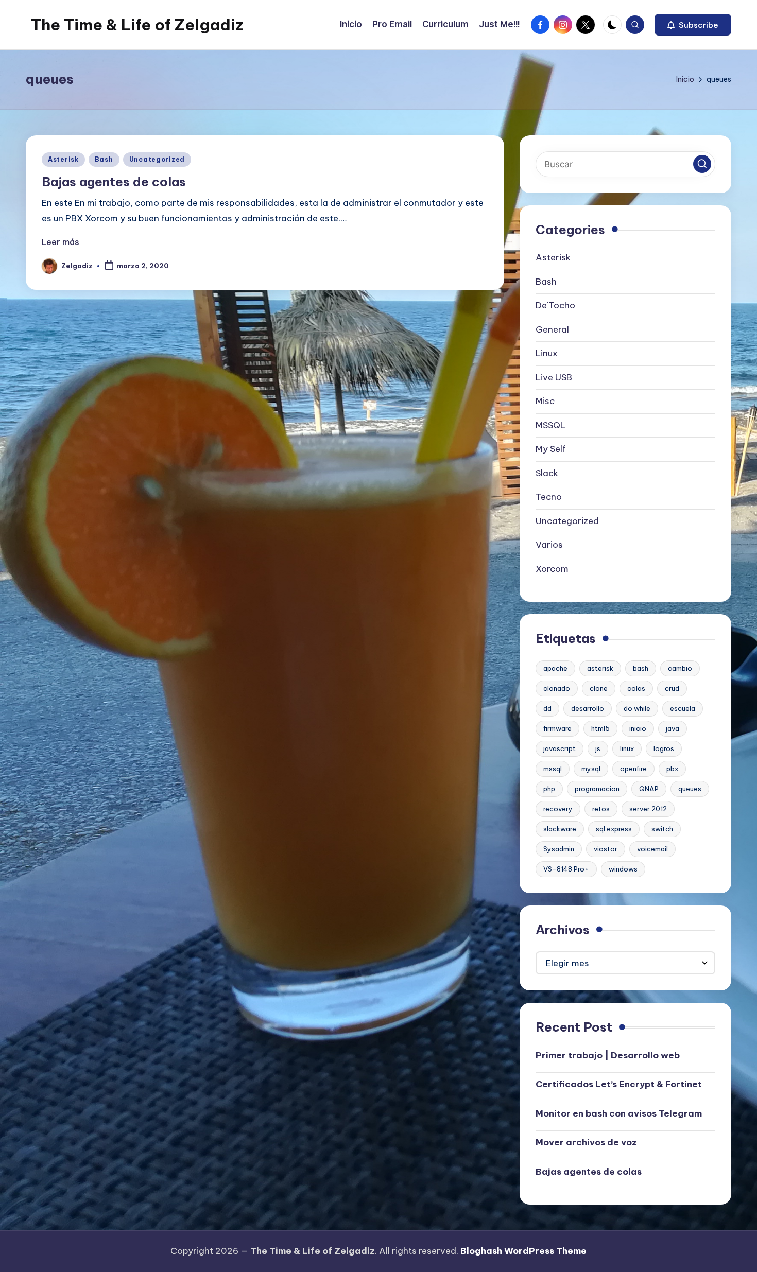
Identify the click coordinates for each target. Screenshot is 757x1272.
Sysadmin (558, 849)
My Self (551, 449)
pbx (672, 768)
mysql (590, 768)
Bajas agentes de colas (114, 181)
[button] (693, 25)
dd (547, 708)
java (672, 728)
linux (627, 748)
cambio (680, 668)
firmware (557, 728)
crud (672, 688)
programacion (597, 789)
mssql (552, 768)
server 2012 (648, 809)
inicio (637, 728)
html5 (600, 728)
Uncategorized (157, 159)
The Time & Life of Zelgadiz (137, 24)
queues (689, 789)
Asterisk (63, 159)
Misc (545, 401)
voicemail (652, 849)
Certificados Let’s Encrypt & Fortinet (619, 1084)
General (552, 329)
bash (640, 668)
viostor (605, 849)
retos (601, 809)
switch (662, 829)
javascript (559, 748)
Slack (547, 473)
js (597, 748)
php (549, 789)
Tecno (549, 496)
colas (636, 688)
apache (555, 668)
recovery (558, 809)
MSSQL (550, 425)
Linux (547, 353)
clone (599, 688)
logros (663, 748)
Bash (104, 159)
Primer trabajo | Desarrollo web (608, 1055)
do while (637, 708)
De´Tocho (555, 305)
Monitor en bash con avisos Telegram (619, 1113)
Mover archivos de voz (586, 1142)
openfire (633, 768)
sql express (614, 829)
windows (623, 869)
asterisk (600, 668)
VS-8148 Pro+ (566, 869)
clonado (556, 688)
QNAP (649, 789)
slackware (559, 829)
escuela (682, 708)
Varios (549, 544)
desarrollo (587, 708)
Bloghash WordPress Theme (523, 1251)
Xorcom (552, 568)
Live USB (554, 377)
